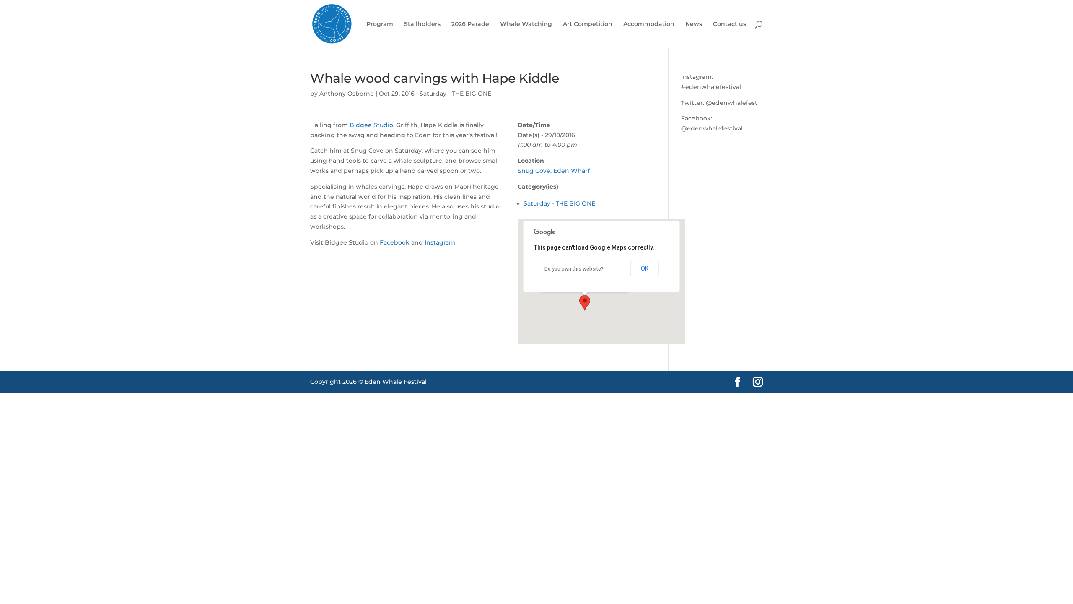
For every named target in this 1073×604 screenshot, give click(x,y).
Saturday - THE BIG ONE (455, 93)
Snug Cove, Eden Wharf (554, 170)
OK (644, 268)
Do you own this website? (574, 269)
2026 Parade (470, 24)
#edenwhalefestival (711, 87)
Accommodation (648, 24)
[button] (584, 303)
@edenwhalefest (731, 103)
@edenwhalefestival (712, 128)
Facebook (395, 242)
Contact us (729, 24)
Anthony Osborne (346, 93)
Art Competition (587, 24)
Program (379, 24)
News (693, 24)
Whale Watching (526, 24)
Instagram (440, 242)
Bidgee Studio (371, 125)
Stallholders (422, 24)
